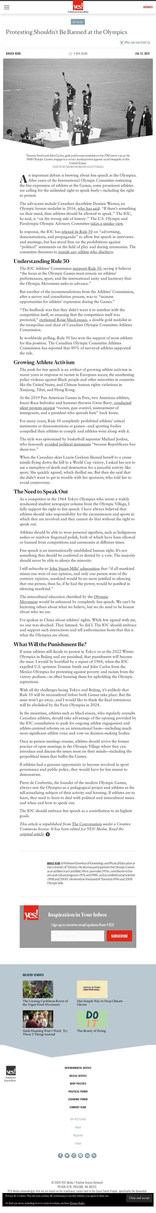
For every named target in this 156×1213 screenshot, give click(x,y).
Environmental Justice (78, 1067)
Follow (78, 1143)
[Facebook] (60, 1155)
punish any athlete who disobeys (85, 252)
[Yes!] (78, 6)
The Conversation (87, 824)
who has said (89, 209)
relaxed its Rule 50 (77, 232)
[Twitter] (67, 1155)
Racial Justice (78, 1075)
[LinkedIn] (87, 1155)
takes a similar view (107, 224)
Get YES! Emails (78, 1119)
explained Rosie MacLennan (63, 320)
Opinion (78, 22)
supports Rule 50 (87, 269)
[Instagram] (73, 1155)
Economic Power (78, 1099)
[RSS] (93, 1155)
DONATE (148, 7)
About (78, 1127)
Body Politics (78, 1083)
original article (32, 834)
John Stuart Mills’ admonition (74, 569)
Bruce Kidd (13, 53)
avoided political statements (68, 444)
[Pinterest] (80, 1155)
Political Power (78, 1091)
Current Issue (78, 1107)
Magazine (78, 1135)
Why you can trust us (137, 42)
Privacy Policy (77, 1203)
